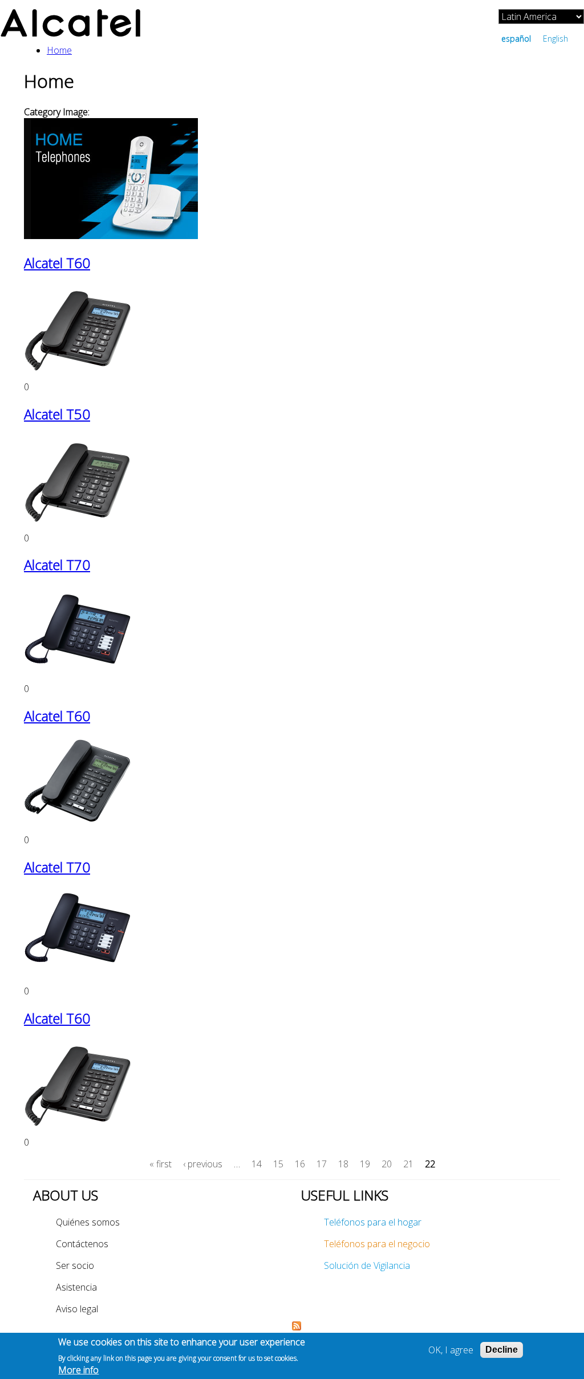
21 (408, 1164)
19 (365, 1164)
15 (278, 1164)
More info (78, 1370)
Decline (501, 1349)
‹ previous (202, 1164)
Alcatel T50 (57, 414)
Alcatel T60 (57, 262)
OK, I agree (450, 1350)
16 (300, 1164)
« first (160, 1164)
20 (387, 1164)
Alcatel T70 (57, 564)
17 (322, 1164)
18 (343, 1164)
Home (59, 50)
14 (257, 1164)
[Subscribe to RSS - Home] (296, 1327)
